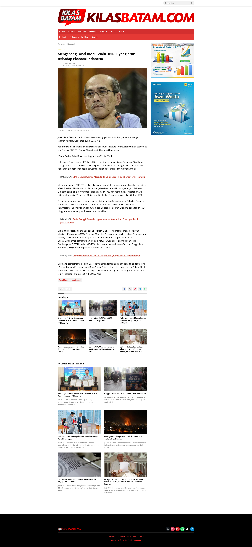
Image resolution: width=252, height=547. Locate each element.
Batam (62, 31)
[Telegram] (192, 529)
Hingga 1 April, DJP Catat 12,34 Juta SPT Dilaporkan (101, 319)
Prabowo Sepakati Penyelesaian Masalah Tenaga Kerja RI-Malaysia (133, 320)
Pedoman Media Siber (79, 37)
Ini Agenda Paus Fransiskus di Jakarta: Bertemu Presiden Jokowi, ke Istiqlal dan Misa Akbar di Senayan (132, 349)
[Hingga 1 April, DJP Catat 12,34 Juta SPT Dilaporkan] (103, 308)
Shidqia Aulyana (69, 63)
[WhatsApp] (182, 529)
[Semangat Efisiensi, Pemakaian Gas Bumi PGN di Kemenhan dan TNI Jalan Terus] (72, 308)
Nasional (82, 31)
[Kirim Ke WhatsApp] (145, 289)
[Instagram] (173, 529)
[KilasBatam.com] (126, 17)
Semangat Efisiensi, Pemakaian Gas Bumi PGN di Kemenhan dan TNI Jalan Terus (71, 320)
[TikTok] (187, 529)
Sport (113, 31)
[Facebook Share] (124, 289)
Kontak (94, 37)
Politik (121, 31)
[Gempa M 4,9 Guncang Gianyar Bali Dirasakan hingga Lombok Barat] (103, 336)
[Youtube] (177, 529)
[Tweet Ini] (130, 289)
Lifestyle (103, 31)
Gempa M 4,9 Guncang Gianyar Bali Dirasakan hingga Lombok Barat (101, 349)
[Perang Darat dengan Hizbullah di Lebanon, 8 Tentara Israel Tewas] (72, 336)
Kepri (70, 31)
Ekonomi (92, 31)
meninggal (76, 280)
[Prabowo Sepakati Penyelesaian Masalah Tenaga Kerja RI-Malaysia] (134, 308)
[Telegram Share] (140, 289)
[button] (191, 3)
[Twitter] (168, 529)
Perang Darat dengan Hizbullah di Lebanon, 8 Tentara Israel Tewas (71, 349)
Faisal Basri (63, 280)
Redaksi (62, 37)
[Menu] (59, 3)
